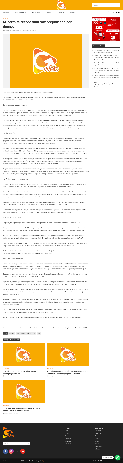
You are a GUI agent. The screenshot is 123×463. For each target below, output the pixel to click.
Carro (67, 431)
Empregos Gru (20, 12)
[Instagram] (11, 451)
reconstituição (21, 333)
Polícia (48, 12)
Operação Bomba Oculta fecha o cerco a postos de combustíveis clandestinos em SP (106, 77)
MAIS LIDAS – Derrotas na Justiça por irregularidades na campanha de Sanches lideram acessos (106, 57)
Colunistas (68, 438)
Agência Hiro (45, 461)
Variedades (98, 446)
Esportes (36, 12)
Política (97, 438)
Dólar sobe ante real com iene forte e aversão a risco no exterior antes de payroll (21, 409)
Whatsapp (98, 449)
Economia (68, 441)
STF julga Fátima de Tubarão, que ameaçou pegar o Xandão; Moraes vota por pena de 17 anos (67, 372)
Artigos (67, 428)
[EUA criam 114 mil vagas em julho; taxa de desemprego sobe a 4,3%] (24, 354)
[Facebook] (5, 451)
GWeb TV (98, 433)
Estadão (6, 18)
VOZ (39, 333)
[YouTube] (22, 451)
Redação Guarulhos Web (11, 30)
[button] (117, 457)
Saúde (97, 441)
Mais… (72, 12)
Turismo (97, 444)
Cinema (67, 436)
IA (34, 333)
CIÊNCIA (29, 333)
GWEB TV (61, 12)
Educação (68, 444)
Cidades (6, 12)
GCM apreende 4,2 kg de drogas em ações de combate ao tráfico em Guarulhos (105, 85)
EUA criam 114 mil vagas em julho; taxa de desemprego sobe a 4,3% (19, 372)
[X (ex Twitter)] (16, 451)
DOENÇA (11, 333)
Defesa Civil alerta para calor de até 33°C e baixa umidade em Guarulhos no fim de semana (106, 70)
